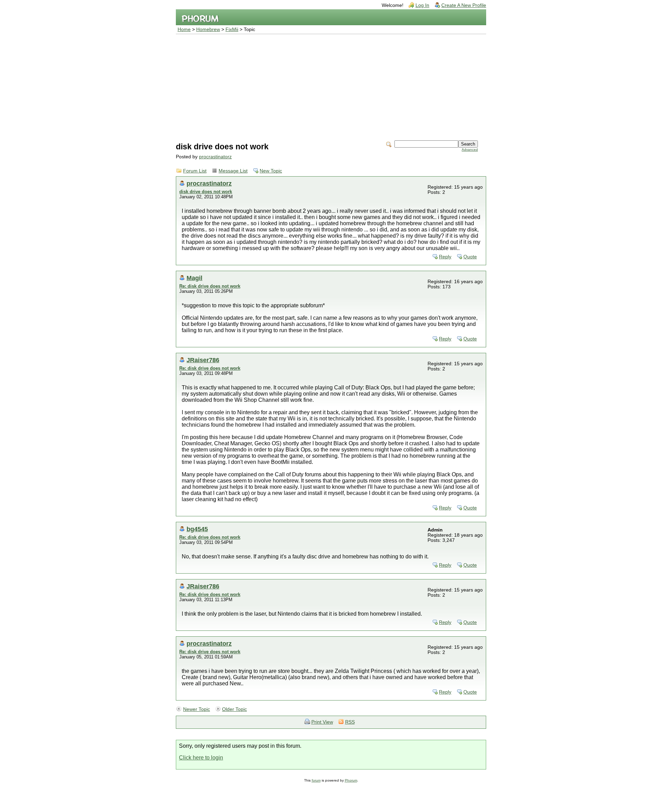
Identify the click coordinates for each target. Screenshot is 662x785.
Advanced (470, 149)
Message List (233, 170)
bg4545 (197, 529)
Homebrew (208, 29)
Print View (322, 722)
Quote (470, 256)
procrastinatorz (215, 156)
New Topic (271, 170)
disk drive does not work (205, 191)
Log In (422, 5)
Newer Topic (196, 709)
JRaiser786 (203, 360)
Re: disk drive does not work (209, 286)
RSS (350, 722)
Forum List (195, 170)
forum (316, 780)
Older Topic (234, 709)
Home (184, 29)
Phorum (351, 780)
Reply (445, 256)
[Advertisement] (331, 86)
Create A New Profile (463, 5)
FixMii (231, 29)
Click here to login (201, 758)
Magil (194, 277)
